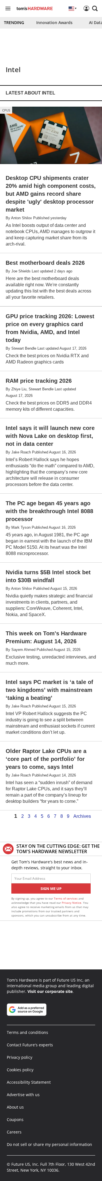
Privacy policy (19, 1057)
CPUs (6, 110)
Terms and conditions (27, 1032)
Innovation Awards (54, 22)
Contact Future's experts (30, 1044)
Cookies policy (20, 1069)
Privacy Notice (71, 903)
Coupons (15, 1119)
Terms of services (66, 898)
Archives (82, 816)
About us (15, 1107)
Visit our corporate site (50, 991)
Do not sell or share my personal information (49, 1144)
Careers (14, 1132)
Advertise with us (23, 1094)
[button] (95, 8)
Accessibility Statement (29, 1082)
